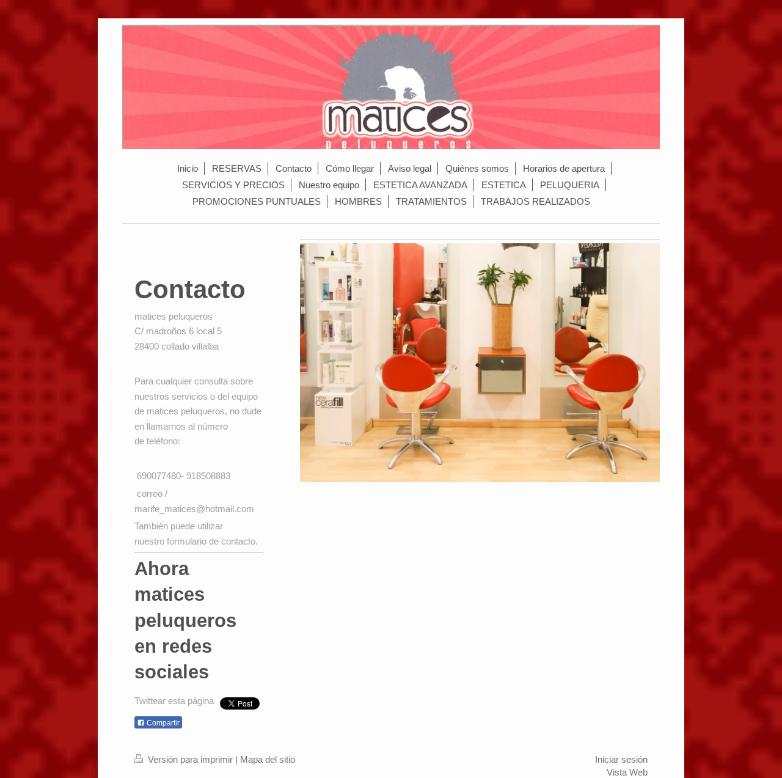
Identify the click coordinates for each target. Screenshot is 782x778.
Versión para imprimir (190, 759)
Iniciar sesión (621, 759)
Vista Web (627, 772)
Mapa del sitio (267, 759)
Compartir (162, 723)
